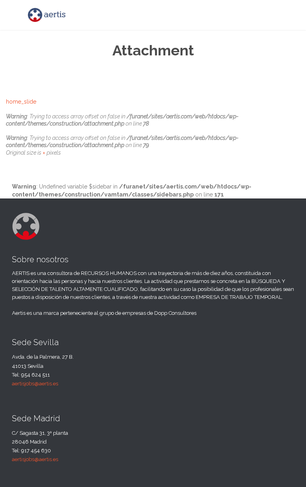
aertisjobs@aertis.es (35, 384)
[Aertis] (46, 15)
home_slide (21, 101)
